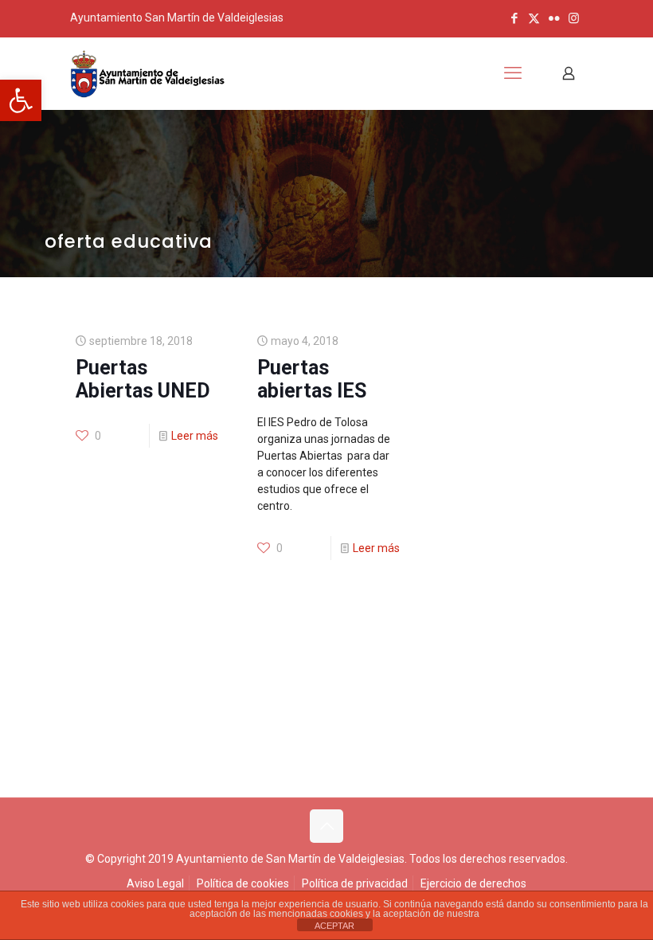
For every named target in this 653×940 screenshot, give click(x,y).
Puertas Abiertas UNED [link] (143, 379)
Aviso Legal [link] (155, 883)
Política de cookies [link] (243, 883)
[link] (20, 100)
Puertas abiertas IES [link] (311, 379)
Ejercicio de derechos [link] (473, 883)
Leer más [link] (194, 435)
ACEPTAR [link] (334, 925)
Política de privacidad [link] (355, 883)
